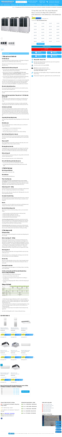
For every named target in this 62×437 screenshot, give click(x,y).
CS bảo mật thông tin (47, 409)
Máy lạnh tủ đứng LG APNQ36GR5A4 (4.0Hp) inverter (4, 328)
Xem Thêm (58, 41)
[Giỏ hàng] (60, 5)
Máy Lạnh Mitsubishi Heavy (20, 311)
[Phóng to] (2, 38)
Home (2, 4)
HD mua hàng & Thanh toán (48, 405)
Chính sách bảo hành (47, 410)
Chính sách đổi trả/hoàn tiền (48, 407)
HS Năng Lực (56, 4)
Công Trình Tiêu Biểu (47, 411)
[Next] (29, 25)
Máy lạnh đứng (21, 4)
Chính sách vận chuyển (47, 406)
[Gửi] (26, 2)
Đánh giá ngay (25, 391)
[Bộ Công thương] (11, 433)
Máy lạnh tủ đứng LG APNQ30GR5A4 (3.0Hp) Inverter (15, 328)
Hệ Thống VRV (45, 4)
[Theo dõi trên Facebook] (1, 418)
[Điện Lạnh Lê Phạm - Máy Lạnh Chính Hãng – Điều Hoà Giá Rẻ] (7, 1)
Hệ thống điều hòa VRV (10, 311)
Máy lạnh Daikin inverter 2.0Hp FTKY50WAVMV (4, 373)
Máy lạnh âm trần (7, 4)
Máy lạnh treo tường (14, 4)
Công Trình (51, 4)
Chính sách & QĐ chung (47, 404)
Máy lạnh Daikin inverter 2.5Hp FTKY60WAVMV (25, 351)
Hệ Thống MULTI (39, 4)
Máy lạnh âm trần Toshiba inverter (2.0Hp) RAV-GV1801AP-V (15, 351)
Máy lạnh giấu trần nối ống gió (30, 4)
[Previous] (2, 25)
